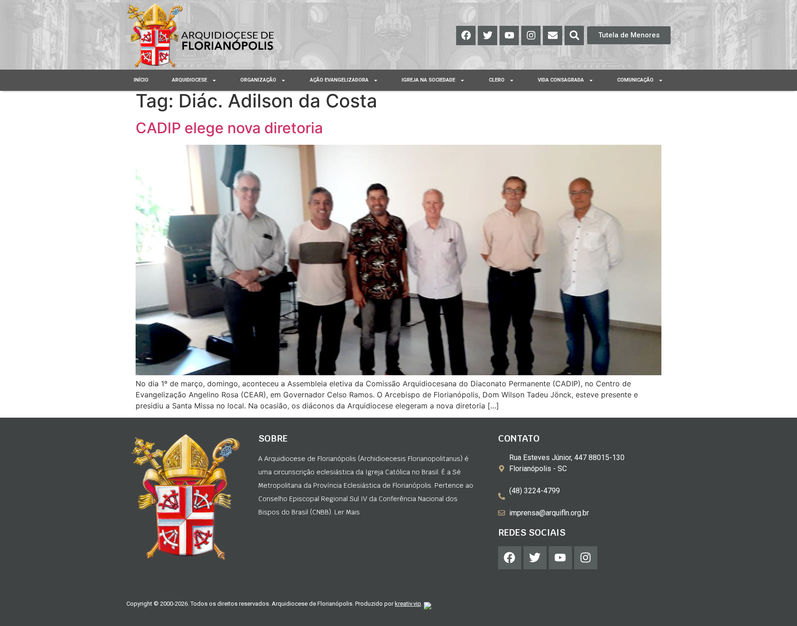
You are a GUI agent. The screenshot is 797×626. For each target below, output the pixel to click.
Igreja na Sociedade (428, 80)
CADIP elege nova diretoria (229, 128)
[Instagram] (531, 35)
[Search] (574, 35)
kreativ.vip (408, 603)
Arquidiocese (189, 80)
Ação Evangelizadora (339, 80)
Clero (497, 80)
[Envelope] (552, 35)
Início (141, 80)
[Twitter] (487, 35)
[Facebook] (466, 35)
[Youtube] (509, 35)
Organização (258, 80)
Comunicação (635, 80)
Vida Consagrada (561, 80)
